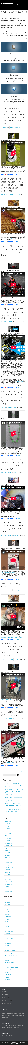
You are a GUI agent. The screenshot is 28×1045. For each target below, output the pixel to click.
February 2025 (8, 862)
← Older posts (4, 771)
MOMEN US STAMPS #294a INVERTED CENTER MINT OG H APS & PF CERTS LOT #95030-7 (13, 805)
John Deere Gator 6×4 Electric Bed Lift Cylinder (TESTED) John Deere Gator (13, 527)
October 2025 (8, 845)
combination (10, 762)
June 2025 (7, 853)
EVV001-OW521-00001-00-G (8, 699)
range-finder (4, 170)
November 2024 (9, 869)
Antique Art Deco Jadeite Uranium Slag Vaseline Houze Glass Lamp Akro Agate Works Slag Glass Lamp (13, 397)
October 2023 (8, 886)
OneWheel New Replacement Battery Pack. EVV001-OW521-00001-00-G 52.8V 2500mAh (12, 649)
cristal (6, 921)
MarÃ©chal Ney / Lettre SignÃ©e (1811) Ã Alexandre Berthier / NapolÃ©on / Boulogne (13, 799)
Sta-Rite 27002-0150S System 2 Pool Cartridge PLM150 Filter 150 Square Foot (13, 464)
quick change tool (9, 962)
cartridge (14, 472)
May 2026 (7, 828)
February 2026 (8, 836)
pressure (7, 960)
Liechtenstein (19, 381)
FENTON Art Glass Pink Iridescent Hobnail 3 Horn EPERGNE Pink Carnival (13, 811)
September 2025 (9, 848)
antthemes (16, 1043)
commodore (8, 917)
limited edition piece (18, 127)
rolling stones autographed (12, 967)
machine (7, 941)
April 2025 (7, 857)
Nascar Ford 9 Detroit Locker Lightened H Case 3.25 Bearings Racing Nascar (13, 785)
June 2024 (7, 874)
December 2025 (9, 840)
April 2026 (7, 831)
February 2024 (8, 882)
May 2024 (7, 877)
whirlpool (7, 979)
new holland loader (10, 950)
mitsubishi (7, 948)
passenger (16, 321)
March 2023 (8, 889)
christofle (7, 912)
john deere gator (16, 535)
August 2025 (8, 850)
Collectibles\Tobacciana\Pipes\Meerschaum (12, 637)
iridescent (7, 929)
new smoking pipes (17, 590)
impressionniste (9, 924)
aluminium (17, 258)
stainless (7, 972)
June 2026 (7, 826)
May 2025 (7, 855)
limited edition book (18, 194)
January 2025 (8, 865)
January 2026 (8, 838)
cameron (15, 718)
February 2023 (8, 891)
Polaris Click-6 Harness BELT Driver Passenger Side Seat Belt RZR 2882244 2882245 (12, 313)
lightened (7, 933)
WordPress (19, 1042)
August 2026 (8, 821)
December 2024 (9, 867)
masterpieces (8, 943)
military (7, 945)
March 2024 (8, 879)
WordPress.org (7, 1003)
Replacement (4, 515)
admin (11, 127)
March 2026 (8, 833)
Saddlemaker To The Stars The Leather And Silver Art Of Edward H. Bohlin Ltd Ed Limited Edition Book (12, 184)
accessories (8, 900)
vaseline (14, 407)
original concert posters (11, 955)
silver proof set (8, 970)
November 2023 (9, 884)
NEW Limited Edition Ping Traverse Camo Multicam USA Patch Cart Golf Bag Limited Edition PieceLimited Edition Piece (13, 116)
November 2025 (9, 843)
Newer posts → (21, 771)
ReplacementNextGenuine (8, 572)
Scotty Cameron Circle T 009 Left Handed (13, 713)
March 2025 (8, 860)
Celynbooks (9, 238)
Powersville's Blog (9, 3)
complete (7, 919)
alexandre (7, 902)
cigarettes (7, 914)
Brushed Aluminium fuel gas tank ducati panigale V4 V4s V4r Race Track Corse (12, 250)
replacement (17, 659)
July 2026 (7, 824)
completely (14, 452)
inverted (7, 926)
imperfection (21, 299)
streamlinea (8, 974)
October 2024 (8, 872)
